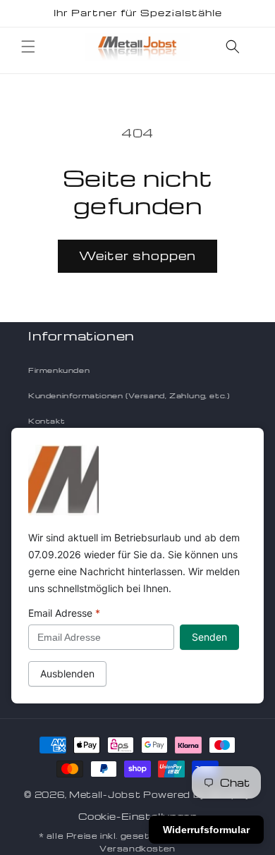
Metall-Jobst (104, 794)
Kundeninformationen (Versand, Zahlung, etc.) (128, 395)
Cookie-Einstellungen (137, 816)
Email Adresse (64, 613)
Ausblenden (67, 673)
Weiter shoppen (137, 255)
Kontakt (46, 421)
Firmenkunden (59, 370)
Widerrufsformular (206, 829)
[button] (28, 46)
